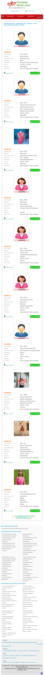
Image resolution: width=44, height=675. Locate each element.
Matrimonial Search (22, 642)
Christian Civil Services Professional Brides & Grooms (28, 593)
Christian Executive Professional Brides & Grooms (7, 623)
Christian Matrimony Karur (8, 557)
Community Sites (7, 646)
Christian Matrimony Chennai (9, 534)
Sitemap (14, 658)
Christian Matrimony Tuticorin (30, 537)
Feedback (17, 655)
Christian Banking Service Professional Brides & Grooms (8, 606)
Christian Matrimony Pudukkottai (28, 563)
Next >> (29, 518)
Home (3, 16)
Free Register (20, 16)
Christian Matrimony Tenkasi (30, 543)
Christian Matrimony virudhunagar (28, 534)
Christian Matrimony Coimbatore (7, 540)
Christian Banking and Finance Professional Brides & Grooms (9, 600)
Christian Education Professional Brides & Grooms (28, 606)
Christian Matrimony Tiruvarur (30, 577)
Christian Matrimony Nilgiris (29, 557)
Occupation (25, 528)
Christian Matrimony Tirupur (9, 547)
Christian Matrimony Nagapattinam (7, 578)
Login (7, 642)
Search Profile (10, 16)
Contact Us (6, 655)
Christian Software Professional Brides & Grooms (28, 622)
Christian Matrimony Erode (8, 545)
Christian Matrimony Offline (10, 650)
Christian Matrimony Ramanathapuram (7, 563)
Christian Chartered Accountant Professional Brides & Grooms (29, 587)
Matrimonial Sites (21, 23)
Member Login (14, 11)
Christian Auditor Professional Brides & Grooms (9, 596)
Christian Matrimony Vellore (29, 550)
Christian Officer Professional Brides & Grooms (30, 626)
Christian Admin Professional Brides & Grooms (9, 592)
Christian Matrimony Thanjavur (28, 567)
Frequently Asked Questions (28, 655)
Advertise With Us (22, 650)
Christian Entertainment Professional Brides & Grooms (7, 618)
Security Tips (33, 662)
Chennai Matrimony (9, 23)
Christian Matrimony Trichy (8, 537)
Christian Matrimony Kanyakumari (28, 540)
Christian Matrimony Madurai (9, 535)
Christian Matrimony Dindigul (9, 559)
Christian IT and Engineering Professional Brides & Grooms (9, 634)
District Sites (40, 644)
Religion (3, 528)
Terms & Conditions (14, 662)
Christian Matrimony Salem (8, 543)
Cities (7, 528)
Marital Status (12, 528)
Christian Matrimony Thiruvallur (28, 570)
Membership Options (34, 650)
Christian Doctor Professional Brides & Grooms (30, 601)
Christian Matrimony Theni (8, 560)
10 (25, 518)
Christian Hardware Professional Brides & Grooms (7, 629)
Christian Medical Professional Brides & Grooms (30, 617)
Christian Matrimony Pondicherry (28, 580)
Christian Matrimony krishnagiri (7, 574)
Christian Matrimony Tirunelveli (7, 549)
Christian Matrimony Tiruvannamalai (28, 574)
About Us (5, 662)
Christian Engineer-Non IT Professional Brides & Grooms (8, 612)
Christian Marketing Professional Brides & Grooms (28, 612)
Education (19, 528)
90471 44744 (31, 11)
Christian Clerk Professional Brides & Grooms (30, 598)
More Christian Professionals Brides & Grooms (30, 630)
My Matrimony (31, 16)
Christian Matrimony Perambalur (28, 559)
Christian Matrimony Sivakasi (30, 545)
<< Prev (15, 516)
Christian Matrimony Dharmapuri (7, 567)
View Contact (9, 73)
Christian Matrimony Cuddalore (7, 570)
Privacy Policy (24, 662)
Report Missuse (7, 658)
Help (12, 655)
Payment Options (32, 642)
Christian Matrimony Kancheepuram (28, 547)
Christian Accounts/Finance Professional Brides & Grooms (8, 587)
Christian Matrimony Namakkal (28, 553)
